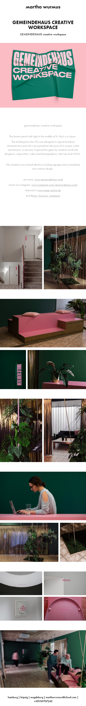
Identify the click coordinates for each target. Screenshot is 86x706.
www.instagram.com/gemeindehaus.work (54, 185)
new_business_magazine (46, 195)
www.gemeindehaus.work (48, 179)
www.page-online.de (49, 190)
